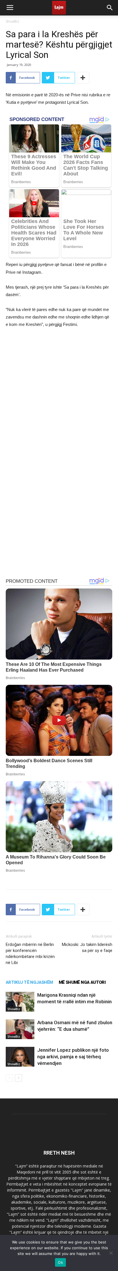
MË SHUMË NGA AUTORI (82, 982)
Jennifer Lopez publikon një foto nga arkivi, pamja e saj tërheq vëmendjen (73, 1056)
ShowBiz (12, 21)
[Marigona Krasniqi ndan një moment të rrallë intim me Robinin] (20, 1002)
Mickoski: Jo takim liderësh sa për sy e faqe (87, 947)
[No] (111, 1253)
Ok (60, 1262)
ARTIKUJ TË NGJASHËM (29, 982)
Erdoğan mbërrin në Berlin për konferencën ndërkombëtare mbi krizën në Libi (30, 953)
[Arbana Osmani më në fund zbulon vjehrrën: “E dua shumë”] (20, 1029)
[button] (110, 7)
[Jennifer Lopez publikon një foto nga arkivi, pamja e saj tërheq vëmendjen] (20, 1057)
